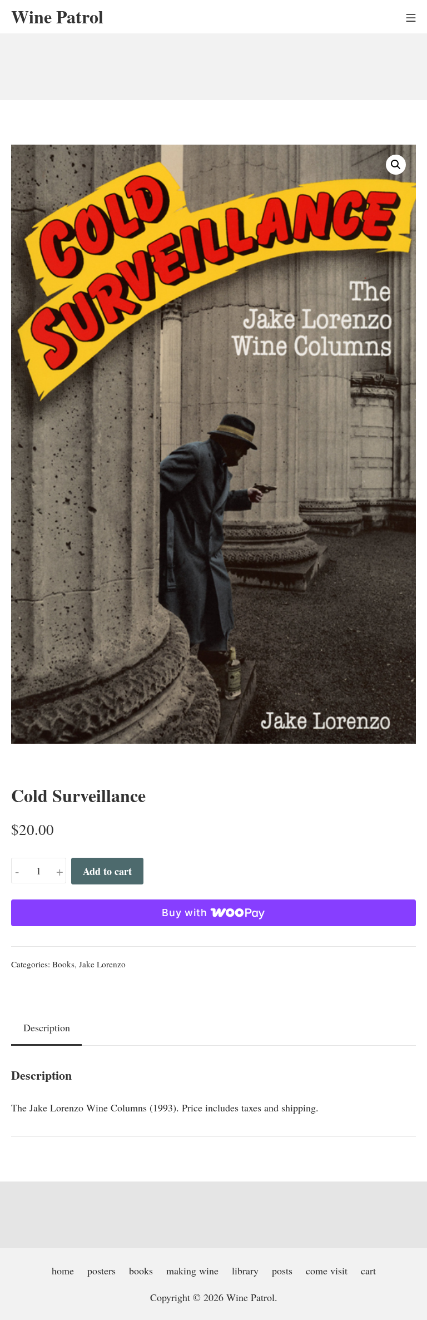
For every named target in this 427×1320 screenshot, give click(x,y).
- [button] (17, 870)
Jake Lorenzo (102, 964)
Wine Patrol (250, 1297)
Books (63, 964)
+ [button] (59, 870)
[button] (396, 165)
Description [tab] (46, 1027)
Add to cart (107, 871)
